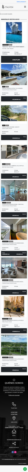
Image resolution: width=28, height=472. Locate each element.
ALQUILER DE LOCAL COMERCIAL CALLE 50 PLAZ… (13, 165)
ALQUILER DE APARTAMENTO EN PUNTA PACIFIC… (13, 281)
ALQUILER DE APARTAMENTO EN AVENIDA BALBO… (13, 243)
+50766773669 (14, 412)
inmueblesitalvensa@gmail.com (14, 439)
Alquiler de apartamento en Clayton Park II (13, 359)
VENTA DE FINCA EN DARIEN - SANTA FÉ (10, 127)
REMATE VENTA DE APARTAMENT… (14, 46)
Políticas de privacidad (14, 395)
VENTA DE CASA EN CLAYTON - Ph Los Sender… (12, 88)
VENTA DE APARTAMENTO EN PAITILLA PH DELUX (13, 320)
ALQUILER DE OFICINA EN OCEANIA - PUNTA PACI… (13, 204)
